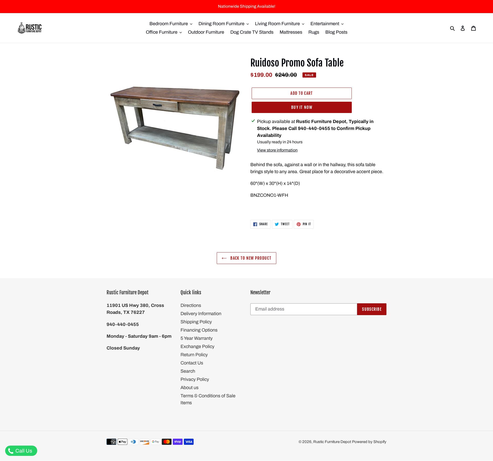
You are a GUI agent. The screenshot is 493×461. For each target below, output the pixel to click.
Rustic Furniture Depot (332, 442)
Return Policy (194, 354)
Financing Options (199, 330)
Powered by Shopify (369, 442)
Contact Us (192, 362)
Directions (191, 305)
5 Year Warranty (197, 338)
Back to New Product (250, 258)
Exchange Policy (197, 346)
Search (188, 371)
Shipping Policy (196, 321)
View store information (277, 150)
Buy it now (301, 107)
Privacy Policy (195, 379)
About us (189, 387)
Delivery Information (201, 313)
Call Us (23, 451)
